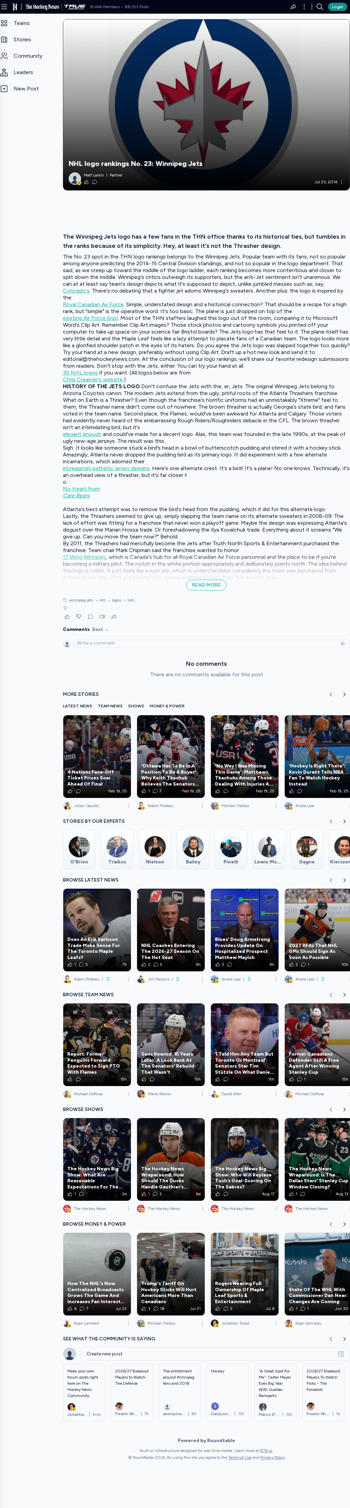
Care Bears (76, 495)
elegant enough (82, 434)
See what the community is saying (109, 1339)
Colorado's (76, 290)
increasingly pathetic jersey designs (106, 468)
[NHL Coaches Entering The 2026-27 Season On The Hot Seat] (171, 930)
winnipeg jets (81, 600)
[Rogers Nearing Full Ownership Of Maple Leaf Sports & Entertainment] (245, 1274)
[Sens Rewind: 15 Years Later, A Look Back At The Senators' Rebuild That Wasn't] (171, 1044)
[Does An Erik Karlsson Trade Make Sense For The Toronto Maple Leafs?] (97, 930)
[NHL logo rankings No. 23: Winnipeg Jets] (206, 104)
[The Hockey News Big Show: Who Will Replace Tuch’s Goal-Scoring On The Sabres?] (245, 1159)
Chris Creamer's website (93, 379)
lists (129, 600)
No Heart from (81, 488)
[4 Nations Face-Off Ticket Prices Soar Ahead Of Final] (97, 756)
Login (337, 6)
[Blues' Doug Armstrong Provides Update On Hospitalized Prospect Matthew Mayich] (245, 930)
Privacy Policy (272, 1457)
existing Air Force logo (90, 318)
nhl (100, 600)
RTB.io (266, 1450)
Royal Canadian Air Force (93, 304)
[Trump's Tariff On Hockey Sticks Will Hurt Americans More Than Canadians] (171, 1274)
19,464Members (105, 6)
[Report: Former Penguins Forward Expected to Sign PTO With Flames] (97, 1044)
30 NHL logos (80, 372)
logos (114, 600)
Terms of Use (240, 1457)
